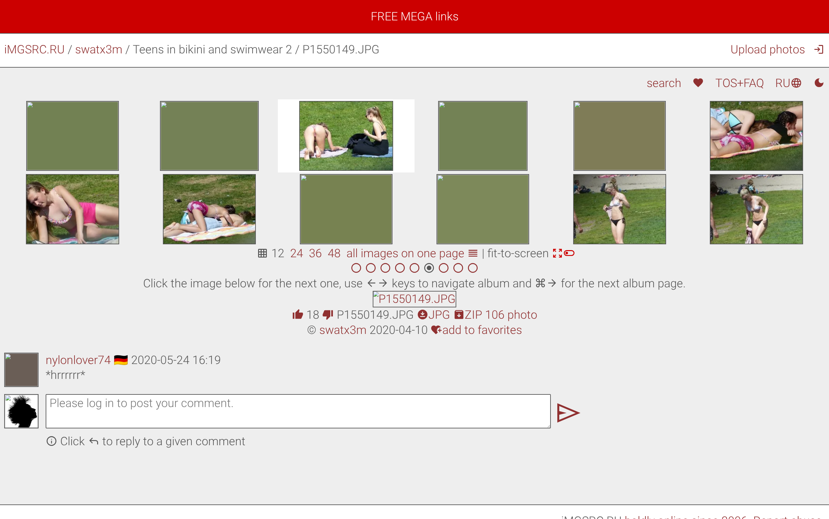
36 (315, 253)
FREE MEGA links (415, 16)
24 (296, 253)
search (664, 83)
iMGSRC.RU (34, 49)
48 (334, 253)
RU (788, 83)
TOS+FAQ (739, 83)
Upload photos (768, 49)
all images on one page (412, 253)
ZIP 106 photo (495, 315)
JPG (433, 315)
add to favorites (476, 330)
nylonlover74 (78, 360)
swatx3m (98, 49)
